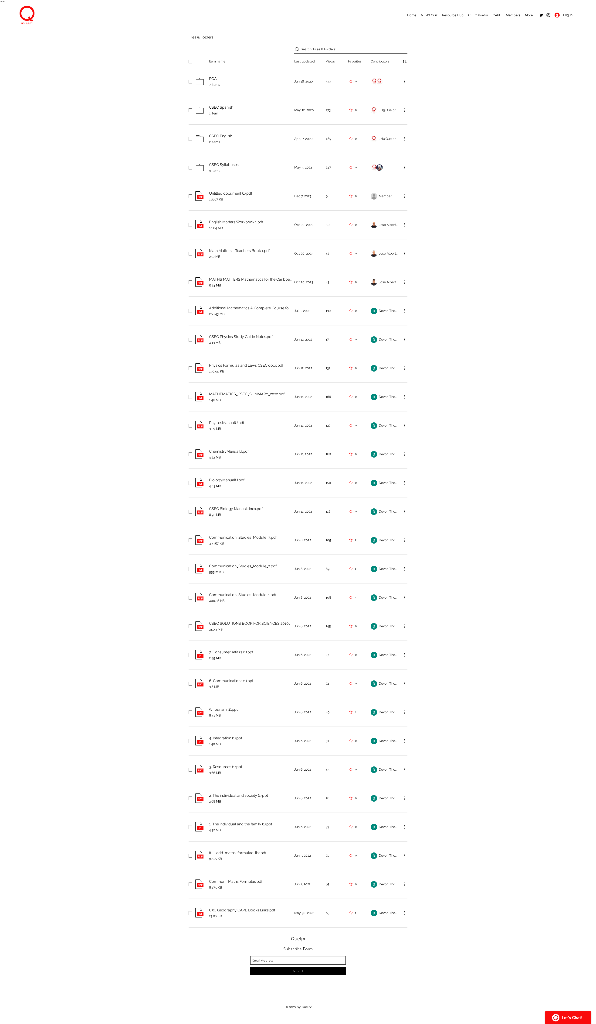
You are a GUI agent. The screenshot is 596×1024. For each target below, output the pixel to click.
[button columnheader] (404, 61)
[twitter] (541, 15)
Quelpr (298, 938)
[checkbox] (190, 61)
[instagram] (548, 15)
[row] (298, 60)
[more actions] (404, 81)
